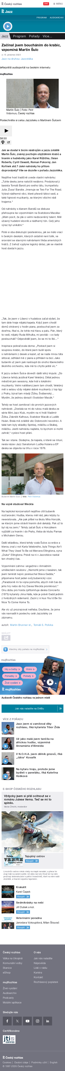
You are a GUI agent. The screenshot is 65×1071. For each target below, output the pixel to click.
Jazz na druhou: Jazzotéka (17, 58)
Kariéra (38, 972)
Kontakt (38, 977)
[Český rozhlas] (12, 4)
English (53, 1062)
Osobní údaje (21, 1062)
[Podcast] (3, 142)
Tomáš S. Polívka (43, 625)
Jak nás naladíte (43, 958)
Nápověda (40, 963)
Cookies (7, 1062)
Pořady (34, 36)
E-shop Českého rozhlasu (22, 789)
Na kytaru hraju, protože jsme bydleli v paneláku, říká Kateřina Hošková (37, 773)
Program (42, 18)
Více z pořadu (13, 719)
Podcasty (8, 997)
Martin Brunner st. (20, 625)
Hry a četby (11, 669)
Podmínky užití (39, 1062)
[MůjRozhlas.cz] (6, 74)
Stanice (7, 967)
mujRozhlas (8, 659)
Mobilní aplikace (12, 1002)
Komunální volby (12, 963)
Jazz (5, 36)
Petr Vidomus (34, 497)
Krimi (29, 669)
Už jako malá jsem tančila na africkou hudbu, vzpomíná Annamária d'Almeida (34, 742)
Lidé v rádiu (40, 967)
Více (47, 36)
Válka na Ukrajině (13, 958)
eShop (6, 972)
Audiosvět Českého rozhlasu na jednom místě (26, 697)
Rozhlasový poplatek (46, 982)
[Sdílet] (8, 142)
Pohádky (9, 676)
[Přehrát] (6, 131)
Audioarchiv (56, 18)
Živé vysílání (11, 682)
